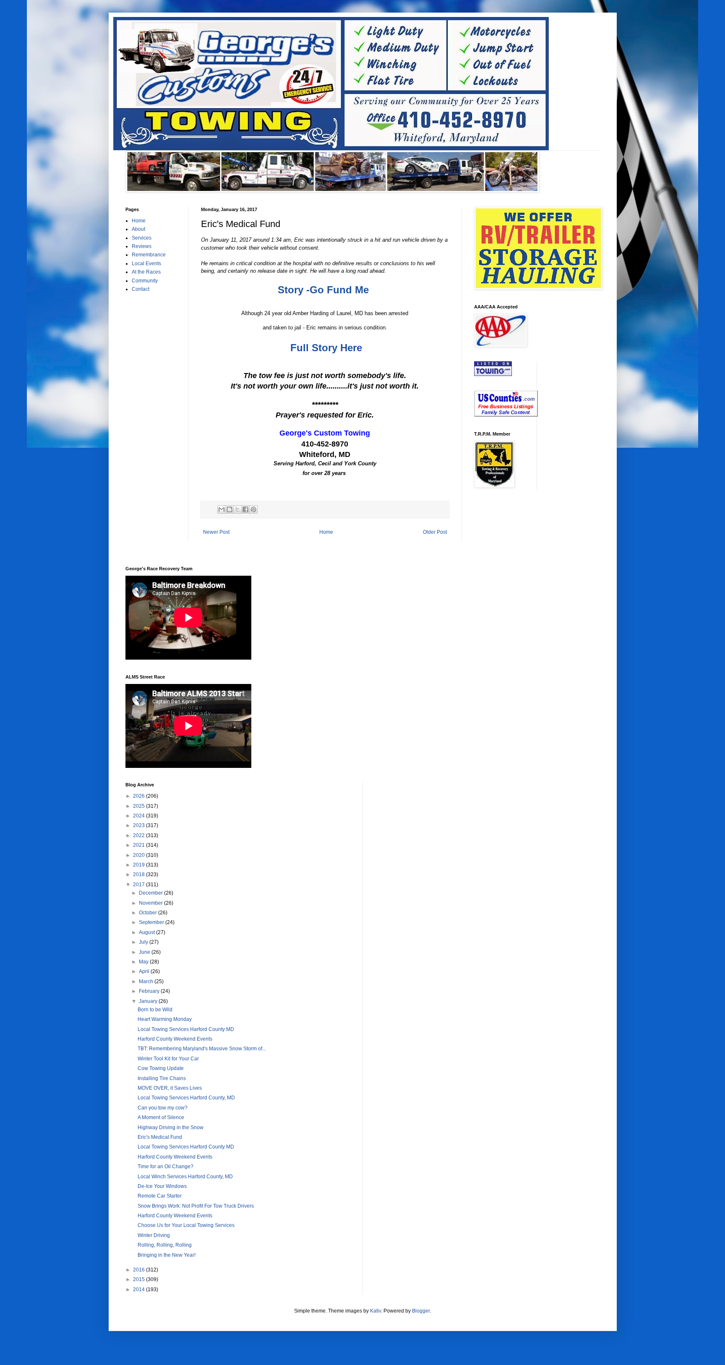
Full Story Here (326, 347)
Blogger (421, 1311)
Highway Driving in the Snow (170, 1127)
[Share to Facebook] (245, 509)
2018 (139, 874)
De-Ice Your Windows (162, 1186)
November (151, 903)
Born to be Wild (155, 1010)
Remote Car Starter (160, 1196)
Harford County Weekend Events (175, 1039)
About (138, 229)
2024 (139, 816)
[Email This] (221, 509)
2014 (139, 1289)
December (151, 893)
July (144, 942)
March (146, 981)
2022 (139, 835)
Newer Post (216, 532)
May (144, 962)
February (150, 991)
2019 (139, 865)
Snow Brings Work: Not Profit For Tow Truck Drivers (196, 1206)
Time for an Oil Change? (165, 1166)
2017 (139, 884)
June (145, 952)
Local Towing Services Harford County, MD (186, 1098)
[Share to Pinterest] (253, 509)
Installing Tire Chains (162, 1078)
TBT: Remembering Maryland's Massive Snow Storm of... (202, 1049)
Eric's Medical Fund (160, 1137)
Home (326, 532)
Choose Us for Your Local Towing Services (186, 1225)
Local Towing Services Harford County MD (186, 1029)
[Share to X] (237, 509)
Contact (140, 289)
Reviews (141, 246)
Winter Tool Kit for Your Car (168, 1059)
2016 (139, 1270)
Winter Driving (154, 1235)
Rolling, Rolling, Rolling (165, 1245)
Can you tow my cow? (163, 1108)
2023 (139, 825)
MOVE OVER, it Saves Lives (170, 1088)
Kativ (375, 1311)
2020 (139, 855)
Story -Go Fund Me (323, 289)
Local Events (146, 263)
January (149, 1001)
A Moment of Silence (161, 1117)
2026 (139, 796)
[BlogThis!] (229, 509)
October (148, 913)
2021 (139, 845)
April (145, 971)
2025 (139, 806)
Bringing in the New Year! (167, 1255)
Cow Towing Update (161, 1068)
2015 (139, 1279)
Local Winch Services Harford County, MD (185, 1177)
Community (145, 281)
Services (141, 238)
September (152, 922)
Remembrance (149, 255)
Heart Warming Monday (165, 1019)
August (147, 932)
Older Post (435, 532)
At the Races (146, 272)
